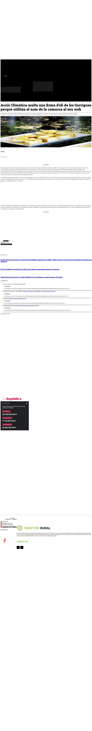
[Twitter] (36, 93)
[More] (27, 160)
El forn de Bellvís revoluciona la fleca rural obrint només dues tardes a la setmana (30, 269)
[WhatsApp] (17, 160)
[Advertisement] (46, 194)
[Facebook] (34, 93)
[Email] (22, 160)
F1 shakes (11, 298)
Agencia (3, 151)
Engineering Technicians (20, 305)
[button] (36, 96)
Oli (9, 240)
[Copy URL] (7, 160)
